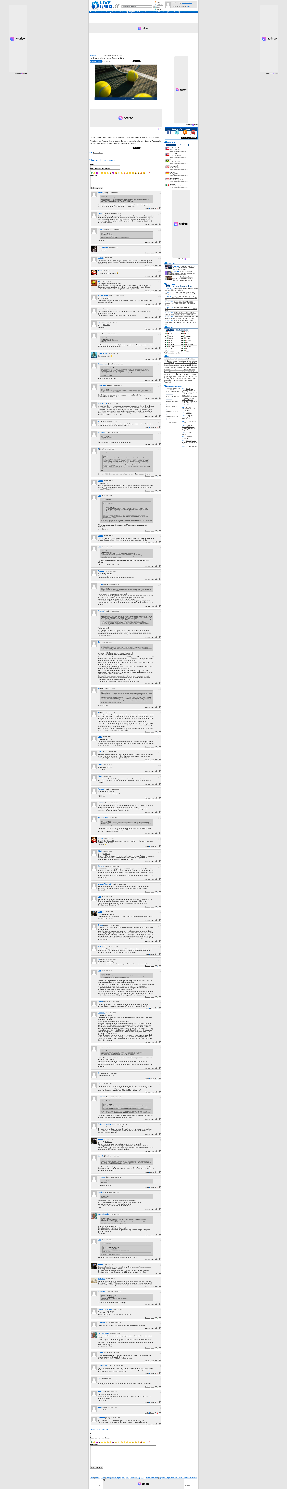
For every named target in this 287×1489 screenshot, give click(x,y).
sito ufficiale (177, 151)
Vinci (185, 380)
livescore (171, 151)
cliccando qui (187, 3)
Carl (99, 496)
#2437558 (110, 234)
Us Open (172, 380)
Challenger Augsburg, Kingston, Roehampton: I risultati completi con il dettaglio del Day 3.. (180, 303)
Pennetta (167, 376)
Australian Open (170, 359)
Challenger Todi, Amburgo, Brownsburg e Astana (189, 442)
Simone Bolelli (191, 378)
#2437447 (110, 962)
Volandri (189, 380)
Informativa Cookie (152, 1478)
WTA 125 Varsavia (191, 446)
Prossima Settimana (182, 144)
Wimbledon (168, 382)
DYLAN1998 (102, 353)
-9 (157, 1413)
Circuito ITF (185, 361)
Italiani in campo (170, 367)
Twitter (159, 7)
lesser (100, 481)
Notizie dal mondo (176, 374)
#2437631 (106, 298)
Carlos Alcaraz (181, 359)
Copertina (107, 55)
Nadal (166, 374)
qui (188, 6)
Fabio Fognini (187, 363)
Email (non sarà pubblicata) (100, 168)
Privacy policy (139, 1478)
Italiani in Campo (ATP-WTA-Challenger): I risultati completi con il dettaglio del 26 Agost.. (181, 309)
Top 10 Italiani (170, 329)
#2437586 (104, 483)
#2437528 (109, 437)
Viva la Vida (102, 403)
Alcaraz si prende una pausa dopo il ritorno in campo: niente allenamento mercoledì (183, 273)
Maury (100, 912)
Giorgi (171, 365)
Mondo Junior (194, 372)
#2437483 (106, 854)
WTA (133, 12)
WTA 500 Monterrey (186, 433)
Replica (147, 208)
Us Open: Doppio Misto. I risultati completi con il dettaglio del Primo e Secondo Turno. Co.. (181, 322)
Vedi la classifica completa (172, 353)
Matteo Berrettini (179, 372)
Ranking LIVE (116, 12)
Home (91, 12)
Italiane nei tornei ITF (182, 365)
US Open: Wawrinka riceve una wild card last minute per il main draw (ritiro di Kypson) (184, 267)
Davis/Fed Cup (157, 12)
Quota (152, 208)
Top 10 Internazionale (182, 329)
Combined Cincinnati (187, 437)
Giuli (100, 737)
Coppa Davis (193, 361)
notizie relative (184, 151)
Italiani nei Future (184, 367)
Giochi (170, 12)
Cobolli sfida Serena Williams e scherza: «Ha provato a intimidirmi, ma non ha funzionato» (182, 278)
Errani (177, 363)
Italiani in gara (116, 1478)
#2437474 (108, 1015)
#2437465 (109, 552)
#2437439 (113, 1248)
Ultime (168, 286)
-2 (157, 1402)
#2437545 (109, 739)
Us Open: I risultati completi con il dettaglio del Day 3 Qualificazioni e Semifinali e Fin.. (180, 293)
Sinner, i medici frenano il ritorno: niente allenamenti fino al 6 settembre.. (181, 289)
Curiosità (166, 363)
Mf (99, 281)
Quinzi (171, 376)
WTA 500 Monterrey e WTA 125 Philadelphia (188, 408)
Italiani (124, 12)
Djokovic (171, 363)
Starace (166, 380)
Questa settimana (170, 144)
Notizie (97, 12)
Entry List (148, 12)
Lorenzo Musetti (179, 370)
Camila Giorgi (98, 153)
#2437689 (107, 325)
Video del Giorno (179, 380)
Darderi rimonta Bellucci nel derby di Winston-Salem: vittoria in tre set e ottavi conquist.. (180, 313)
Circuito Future (177, 361)
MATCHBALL (103, 817)
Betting (108, 12)
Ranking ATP (185, 376)
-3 (157, 1172)
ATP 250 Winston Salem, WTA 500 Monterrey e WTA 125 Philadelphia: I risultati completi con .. (181, 298)
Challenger (140, 12)
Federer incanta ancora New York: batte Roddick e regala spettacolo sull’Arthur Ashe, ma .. (181, 317)
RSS (158, 2)
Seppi (184, 378)
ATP (129, 12)
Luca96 (100, 258)
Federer (194, 363)
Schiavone (178, 378)
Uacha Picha (103, 247)
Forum (159, 9)
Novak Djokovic (191, 374)
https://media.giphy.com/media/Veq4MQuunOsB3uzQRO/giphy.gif (117, 1054)
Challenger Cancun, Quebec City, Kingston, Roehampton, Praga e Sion (189, 428)
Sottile (100, 270)
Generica (115, 55)
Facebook (160, 5)
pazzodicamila (103, 1214)
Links (132, 1478)
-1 (157, 208)
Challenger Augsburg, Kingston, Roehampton (188, 417)
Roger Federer (192, 376)
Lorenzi (172, 370)
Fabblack (101, 571)
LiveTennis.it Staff (105, 1309)
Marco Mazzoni (189, 370)
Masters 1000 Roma (169, 372)
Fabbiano (181, 363)
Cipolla (187, 359)
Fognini (167, 365)
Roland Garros (169, 378)
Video (165, 12)
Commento (94, 175)
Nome (92, 164)
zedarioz (101, 1279)
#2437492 (111, 339)
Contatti (176, 12)
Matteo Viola (187, 372)
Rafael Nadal (177, 376)
